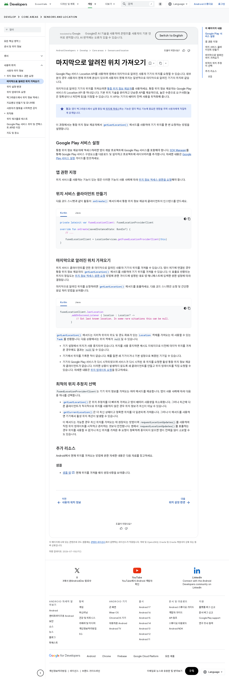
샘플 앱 (67, 473)
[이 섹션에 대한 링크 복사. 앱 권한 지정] (79, 173)
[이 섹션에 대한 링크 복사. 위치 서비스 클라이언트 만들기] (110, 194)
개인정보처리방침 (88, 628)
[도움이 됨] (183, 50)
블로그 (52, 637)
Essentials (41, 4)
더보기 (108, 4)
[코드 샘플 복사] (189, 219)
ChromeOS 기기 (117, 617)
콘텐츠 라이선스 (98, 542)
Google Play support (209, 617)
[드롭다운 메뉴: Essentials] (51, 4)
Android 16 (145, 612)
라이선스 (74, 671)
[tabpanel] (123, 232)
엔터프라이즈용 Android (61, 615)
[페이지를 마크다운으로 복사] (161, 63)
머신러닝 (83, 612)
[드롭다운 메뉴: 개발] (96, 4)
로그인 (221, 4)
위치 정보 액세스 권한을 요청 (155, 180)
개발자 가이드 (176, 612)
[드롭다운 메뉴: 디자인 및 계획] (79, 4)
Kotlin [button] (63, 212)
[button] (20, 56)
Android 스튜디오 (203, 4)
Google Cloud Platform (145, 656)
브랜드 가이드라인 (91, 671)
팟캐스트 (53, 642)
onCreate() (100, 201)
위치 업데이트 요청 (101, 370)
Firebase (122, 656)
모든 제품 (170, 656)
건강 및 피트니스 (87, 617)
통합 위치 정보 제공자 (119, 88)
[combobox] (138, 4)
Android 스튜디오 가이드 (181, 607)
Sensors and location (60, 16)
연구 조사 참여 (206, 623)
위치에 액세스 (112, 108)
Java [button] (78, 212)
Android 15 (145, 617)
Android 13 (144, 628)
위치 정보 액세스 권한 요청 (90, 276)
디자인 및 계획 (67, 4)
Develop (10, 16)
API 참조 (173, 617)
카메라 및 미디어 (87, 623)
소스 (51, 626)
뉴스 (51, 631)
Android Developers (65, 50)
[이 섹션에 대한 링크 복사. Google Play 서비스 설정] (103, 143)
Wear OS (114, 612)
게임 (81, 607)
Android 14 (145, 623)
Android (53, 610)
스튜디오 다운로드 (178, 623)
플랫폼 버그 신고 (207, 607)
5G (80, 633)
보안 (51, 621)
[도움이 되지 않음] (188, 50)
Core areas (29, 16)
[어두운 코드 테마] (185, 219)
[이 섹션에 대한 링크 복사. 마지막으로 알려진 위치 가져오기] (114, 261)
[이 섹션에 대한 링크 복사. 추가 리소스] (78, 449)
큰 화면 (112, 607)
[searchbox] (22, 29)
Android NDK (176, 628)
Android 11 (144, 639)
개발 (90, 4)
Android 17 (145, 607)
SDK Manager (178, 150)
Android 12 (145, 633)
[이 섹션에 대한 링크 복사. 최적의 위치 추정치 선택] (99, 384)
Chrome (106, 656)
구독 (191, 671)
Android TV (115, 628)
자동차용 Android (118, 623)
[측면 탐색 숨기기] (40, 673)
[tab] (63, 213)
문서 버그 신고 (206, 612)
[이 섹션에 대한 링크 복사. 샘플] (65, 466)
